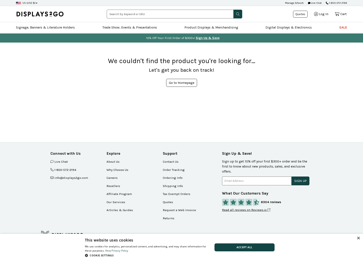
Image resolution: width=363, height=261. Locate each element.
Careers (112, 178)
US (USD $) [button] (29, 2)
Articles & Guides (120, 210)
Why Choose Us (117, 170)
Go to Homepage (181, 83)
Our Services (116, 202)
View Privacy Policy (116, 250)
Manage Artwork (294, 2)
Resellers (113, 186)
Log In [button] (323, 14)
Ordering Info (173, 178)
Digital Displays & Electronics (289, 27)
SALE (343, 27)
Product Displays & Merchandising (211, 27)
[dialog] (181, 247)
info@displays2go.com (71, 178)
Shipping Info (173, 186)
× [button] (358, 238)
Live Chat (316, 2)
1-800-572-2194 (338, 2)
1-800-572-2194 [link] (65, 170)
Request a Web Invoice (179, 210)
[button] (237, 14)
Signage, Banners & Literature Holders (45, 27)
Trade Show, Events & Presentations (129, 27)
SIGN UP (300, 181)
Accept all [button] (244, 247)
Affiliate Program (119, 194)
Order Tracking (174, 170)
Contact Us (171, 162)
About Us (113, 162)
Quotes (300, 14)
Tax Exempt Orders (176, 194)
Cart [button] (343, 14)
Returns (168, 218)
